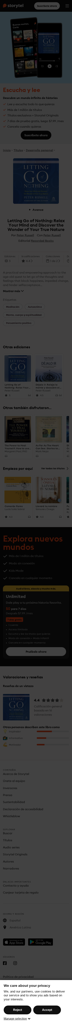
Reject (17, 1009)
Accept (47, 1009)
